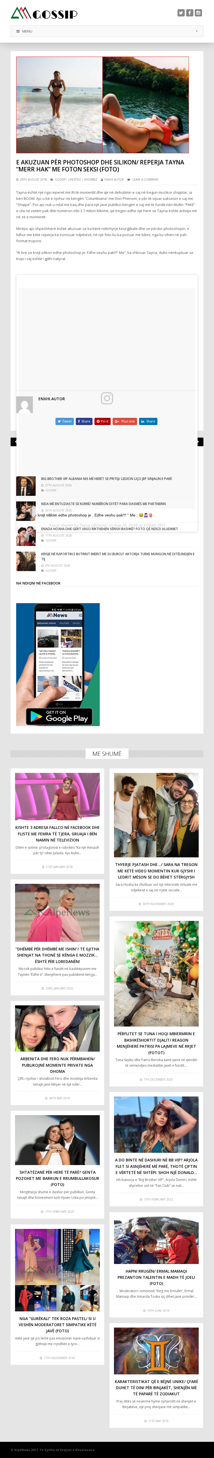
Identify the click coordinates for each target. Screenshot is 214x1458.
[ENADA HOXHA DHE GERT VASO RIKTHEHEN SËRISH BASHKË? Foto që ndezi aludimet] (26, 536)
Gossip (60, 179)
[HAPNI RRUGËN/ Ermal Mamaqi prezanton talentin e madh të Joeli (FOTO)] (156, 1240)
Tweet (67, 421)
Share (85, 421)
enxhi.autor (114, 179)
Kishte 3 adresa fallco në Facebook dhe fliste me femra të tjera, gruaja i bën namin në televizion (57, 834)
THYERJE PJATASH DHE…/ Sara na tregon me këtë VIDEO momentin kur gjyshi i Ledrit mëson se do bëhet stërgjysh (156, 871)
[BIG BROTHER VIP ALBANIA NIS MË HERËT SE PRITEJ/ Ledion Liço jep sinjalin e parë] (26, 486)
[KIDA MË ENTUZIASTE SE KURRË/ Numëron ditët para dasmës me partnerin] (26, 511)
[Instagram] (198, 12)
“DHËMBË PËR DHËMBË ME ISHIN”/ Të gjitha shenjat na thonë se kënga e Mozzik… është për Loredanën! (57, 955)
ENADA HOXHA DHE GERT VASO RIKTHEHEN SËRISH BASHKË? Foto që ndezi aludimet (109, 529)
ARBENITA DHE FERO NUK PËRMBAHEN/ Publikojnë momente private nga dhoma (57, 1065)
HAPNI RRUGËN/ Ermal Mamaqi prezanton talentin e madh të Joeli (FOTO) (156, 1277)
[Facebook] (189, 12)
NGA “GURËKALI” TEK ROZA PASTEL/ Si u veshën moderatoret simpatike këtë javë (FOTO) (57, 1325)
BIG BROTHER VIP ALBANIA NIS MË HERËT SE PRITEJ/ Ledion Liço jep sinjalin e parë (106, 478)
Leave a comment (145, 179)
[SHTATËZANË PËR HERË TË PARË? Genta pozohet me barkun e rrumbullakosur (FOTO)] (57, 1140)
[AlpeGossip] (44, 13)
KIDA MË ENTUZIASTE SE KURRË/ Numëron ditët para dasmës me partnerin (103, 503)
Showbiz (90, 179)
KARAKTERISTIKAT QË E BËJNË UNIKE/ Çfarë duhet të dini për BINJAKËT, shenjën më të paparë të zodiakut (156, 1388)
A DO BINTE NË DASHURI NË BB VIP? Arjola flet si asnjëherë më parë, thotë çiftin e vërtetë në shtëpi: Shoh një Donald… (156, 1166)
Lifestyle (74, 179)
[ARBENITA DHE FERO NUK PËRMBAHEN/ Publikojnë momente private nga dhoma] (57, 1028)
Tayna (84, 525)
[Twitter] (181, 12)
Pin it (104, 421)
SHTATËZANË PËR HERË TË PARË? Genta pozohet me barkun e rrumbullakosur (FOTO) (57, 1178)
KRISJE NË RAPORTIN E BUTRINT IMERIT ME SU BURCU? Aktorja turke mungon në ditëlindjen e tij (117, 556)
